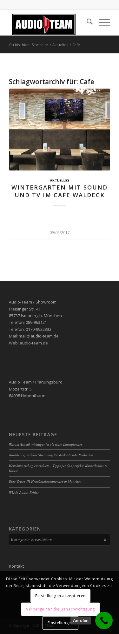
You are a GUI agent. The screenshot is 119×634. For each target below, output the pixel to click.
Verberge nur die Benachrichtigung (60, 609)
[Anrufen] (104, 620)
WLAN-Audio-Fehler (24, 492)
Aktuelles (59, 180)
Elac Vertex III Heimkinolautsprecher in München (45, 481)
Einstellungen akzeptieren (60, 595)
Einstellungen (61, 622)
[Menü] (101, 22)
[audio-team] (49, 22)
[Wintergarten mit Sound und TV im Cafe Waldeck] (59, 129)
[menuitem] (86, 22)
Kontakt (16, 566)
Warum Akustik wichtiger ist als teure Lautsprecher (45, 444)
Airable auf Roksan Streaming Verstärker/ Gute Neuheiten (51, 454)
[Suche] (86, 22)
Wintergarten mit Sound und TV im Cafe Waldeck (59, 191)
